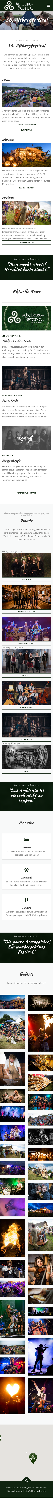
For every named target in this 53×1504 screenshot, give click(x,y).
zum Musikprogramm (26, 131)
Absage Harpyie (11, 467)
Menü (48, 5)
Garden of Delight (27, 650)
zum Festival (26, 136)
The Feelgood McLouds (26, 618)
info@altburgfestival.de (35, 1497)
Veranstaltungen (11, 342)
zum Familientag (26, 249)
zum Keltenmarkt (26, 194)
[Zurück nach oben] (26, 1487)
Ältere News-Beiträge (26, 499)
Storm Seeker (10, 407)
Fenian (26, 778)
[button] (26, 1458)
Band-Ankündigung (12, 402)
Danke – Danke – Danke (16, 347)
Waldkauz (26, 586)
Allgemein (7, 462)
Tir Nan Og (26, 682)
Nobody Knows (26, 714)
